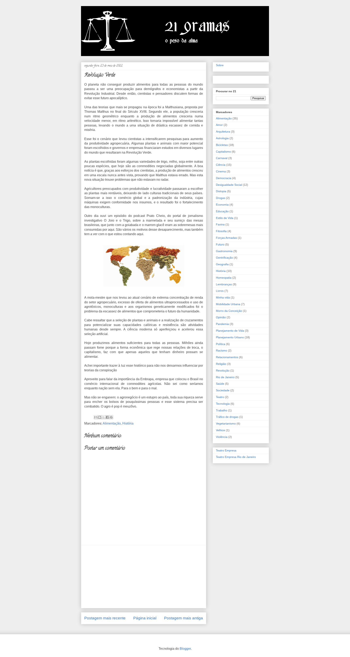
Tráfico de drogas (227, 416)
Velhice (220, 430)
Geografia (222, 264)
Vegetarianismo (226, 423)
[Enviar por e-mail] (96, 417)
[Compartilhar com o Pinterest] (111, 417)
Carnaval (221, 158)
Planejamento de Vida (230, 330)
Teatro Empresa (226, 450)
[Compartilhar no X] (103, 417)
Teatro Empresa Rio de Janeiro (236, 457)
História (127, 423)
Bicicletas (222, 144)
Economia (222, 204)
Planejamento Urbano (230, 337)
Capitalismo (223, 151)
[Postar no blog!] (100, 417)
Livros (220, 290)
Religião (221, 363)
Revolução (222, 370)
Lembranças (224, 284)
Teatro (220, 397)
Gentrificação (224, 257)
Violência (221, 436)
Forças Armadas (226, 237)
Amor (219, 124)
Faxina (220, 224)
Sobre (220, 65)
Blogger (185, 648)
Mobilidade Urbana (228, 304)
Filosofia (221, 231)
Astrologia (222, 138)
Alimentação (112, 423)
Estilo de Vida (224, 218)
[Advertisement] (143, 576)
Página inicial (144, 618)
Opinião (221, 317)
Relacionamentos (227, 357)
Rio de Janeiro (225, 377)
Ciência (220, 164)
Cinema (221, 171)
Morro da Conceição (229, 310)
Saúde (220, 383)
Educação (222, 211)
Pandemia (222, 324)
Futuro (220, 244)
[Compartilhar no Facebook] (107, 417)
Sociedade (222, 390)
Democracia (223, 178)
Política (220, 344)
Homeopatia (224, 277)
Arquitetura (223, 131)
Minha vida (223, 297)
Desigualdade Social (229, 184)
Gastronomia (224, 251)
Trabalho (221, 410)
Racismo (221, 350)
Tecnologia (223, 403)
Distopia (221, 191)
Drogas (220, 198)
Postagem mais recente (105, 618)
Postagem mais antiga (183, 618)
